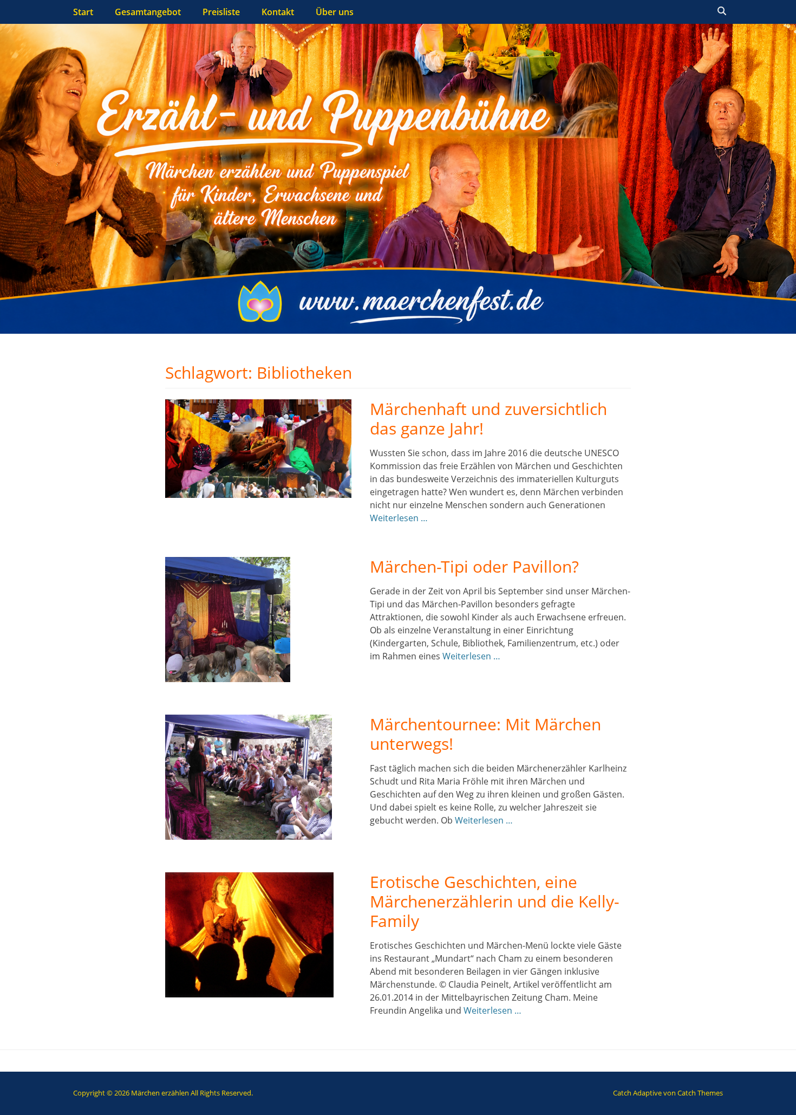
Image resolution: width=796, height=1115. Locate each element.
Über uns (335, 12)
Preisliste (221, 12)
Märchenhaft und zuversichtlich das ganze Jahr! (488, 418)
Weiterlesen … (399, 518)
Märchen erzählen (160, 1093)
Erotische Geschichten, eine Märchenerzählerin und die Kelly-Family (494, 901)
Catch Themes (700, 1093)
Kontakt (278, 12)
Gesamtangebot (148, 12)
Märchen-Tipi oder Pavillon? (474, 566)
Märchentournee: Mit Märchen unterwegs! (485, 734)
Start (83, 12)
